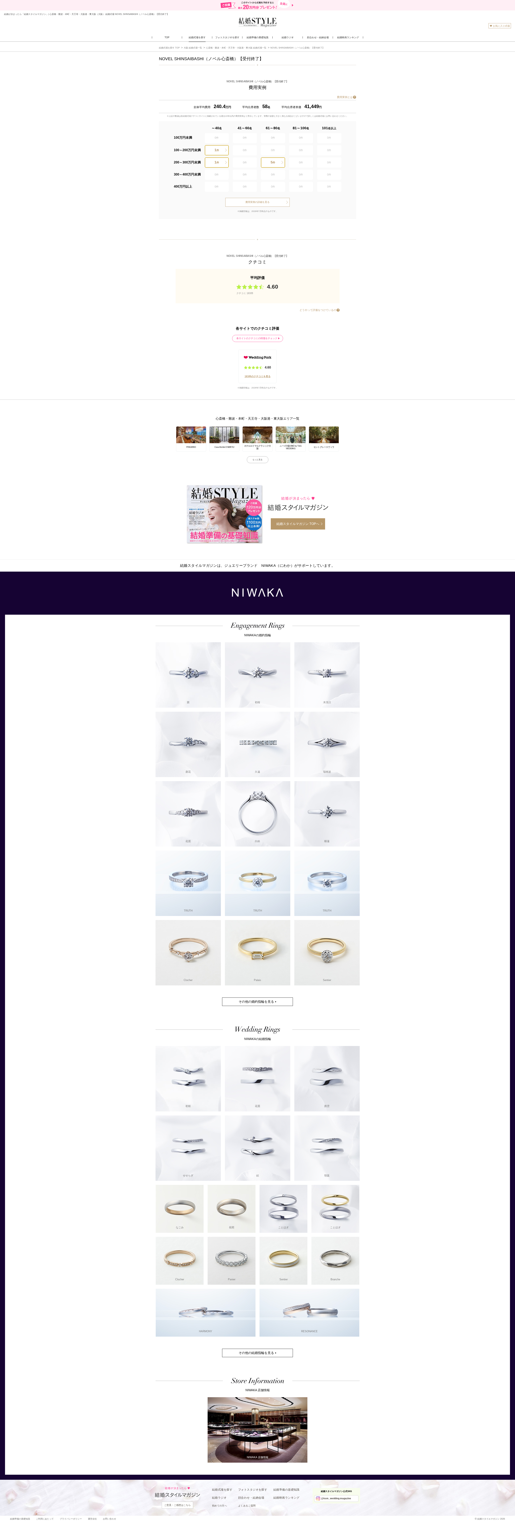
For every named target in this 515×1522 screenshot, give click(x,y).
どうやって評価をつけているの (318, 310)
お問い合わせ (109, 1519)
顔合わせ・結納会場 (251, 1497)
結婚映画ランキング (286, 1497)
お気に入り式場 (501, 26)
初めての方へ (219, 1505)
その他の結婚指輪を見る (256, 1353)
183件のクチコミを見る (258, 376)
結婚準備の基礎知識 (286, 1489)
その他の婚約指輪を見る (256, 1001)
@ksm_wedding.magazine (336, 1498)
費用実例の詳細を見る (257, 202)
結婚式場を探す (222, 1489)
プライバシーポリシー (71, 1519)
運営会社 (92, 1519)
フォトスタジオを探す (252, 1489)
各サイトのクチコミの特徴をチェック (256, 338)
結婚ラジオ (219, 1497)
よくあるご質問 (247, 1505)
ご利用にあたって (45, 1519)
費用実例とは (345, 97)
